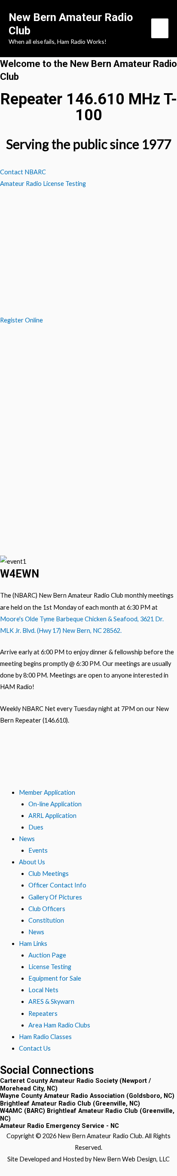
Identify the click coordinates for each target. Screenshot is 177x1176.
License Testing (49, 966)
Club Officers (46, 908)
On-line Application (55, 804)
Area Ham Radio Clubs (59, 1025)
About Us (32, 862)
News (27, 838)
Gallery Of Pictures (55, 897)
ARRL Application (52, 815)
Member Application (47, 792)
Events (38, 850)
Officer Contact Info (57, 885)
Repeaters (43, 1013)
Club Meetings (48, 873)
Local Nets (43, 990)
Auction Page (47, 955)
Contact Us (35, 1048)
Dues (35, 827)
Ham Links (33, 943)
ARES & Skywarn (51, 1001)
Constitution (46, 920)
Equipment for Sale (54, 978)
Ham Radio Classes (45, 1036)
